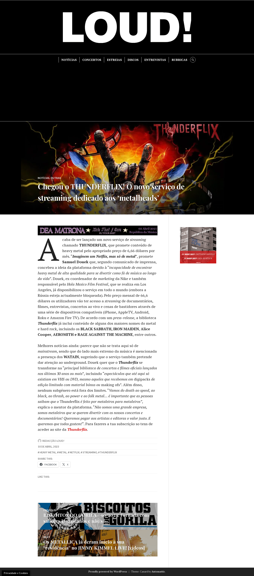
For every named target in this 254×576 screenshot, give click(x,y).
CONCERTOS (91, 60)
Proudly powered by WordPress (108, 571)
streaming (90, 452)
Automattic (158, 571)
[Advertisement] (127, 90)
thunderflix (108, 452)
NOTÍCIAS (69, 60)
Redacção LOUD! (53, 440)
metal (63, 452)
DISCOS (133, 60)
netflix (75, 452)
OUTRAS (56, 177)
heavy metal (48, 452)
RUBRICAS (179, 60)
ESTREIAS (114, 60)
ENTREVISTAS (155, 60)
